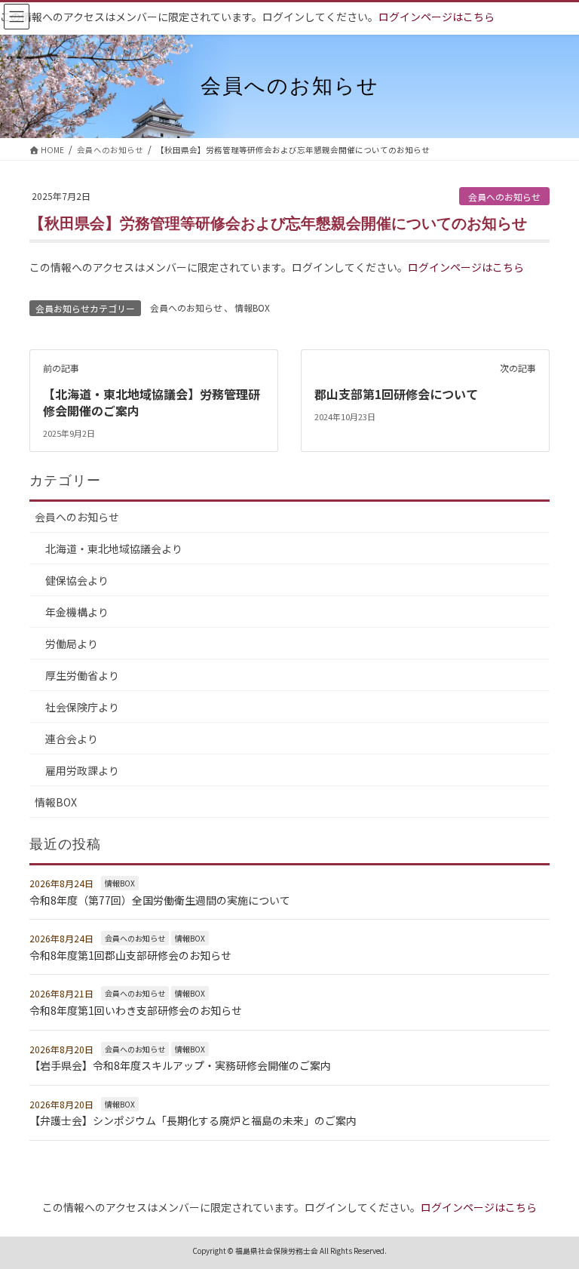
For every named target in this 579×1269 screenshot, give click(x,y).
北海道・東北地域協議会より (113, 548)
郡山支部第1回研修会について (396, 394)
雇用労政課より (82, 770)
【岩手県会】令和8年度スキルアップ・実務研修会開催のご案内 (180, 1065)
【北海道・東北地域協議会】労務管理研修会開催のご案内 (151, 402)
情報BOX (252, 307)
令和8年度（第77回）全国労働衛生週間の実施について (159, 900)
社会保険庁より (82, 706)
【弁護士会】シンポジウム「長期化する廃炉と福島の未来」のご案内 (193, 1120)
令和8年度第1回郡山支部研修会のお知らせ (130, 955)
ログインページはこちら (436, 16)
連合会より (71, 738)
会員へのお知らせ (504, 196)
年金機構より (77, 611)
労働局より (71, 643)
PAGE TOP (551, 1217)
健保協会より (77, 580)
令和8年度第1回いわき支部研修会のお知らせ (135, 1010)
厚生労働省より (82, 675)
